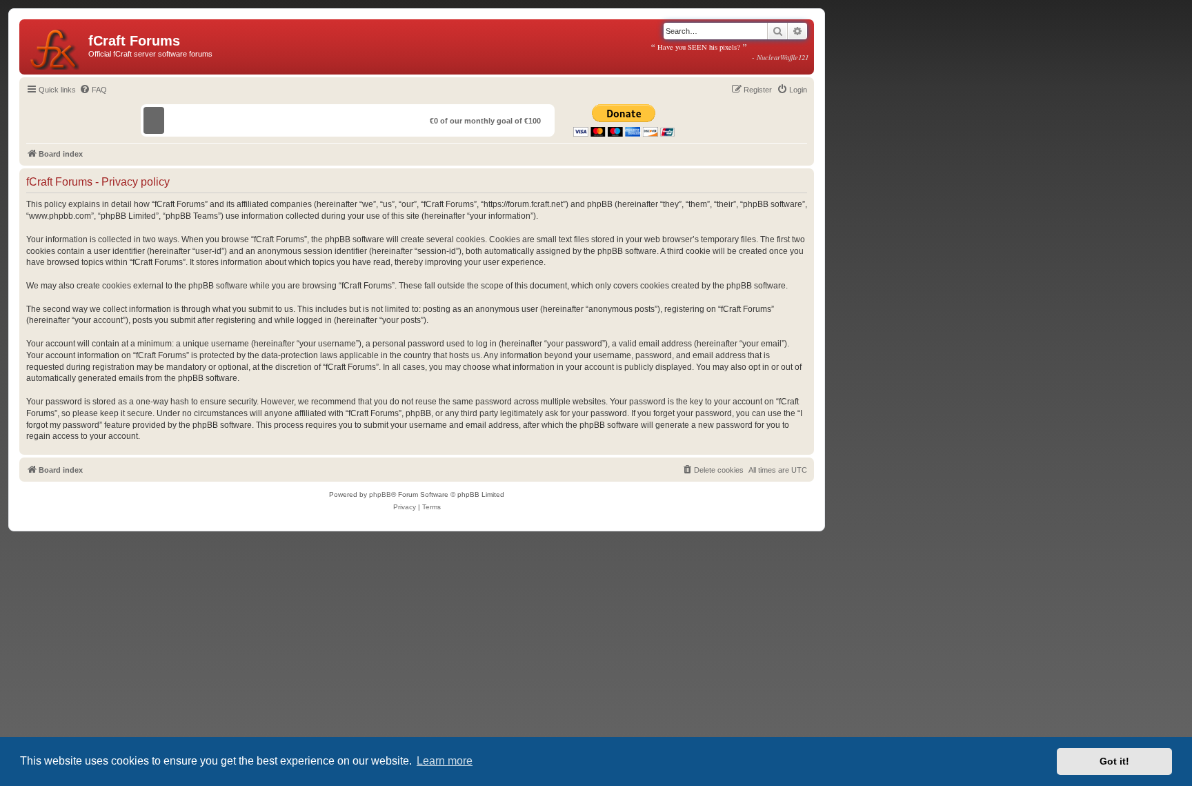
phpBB (380, 494)
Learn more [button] (445, 761)
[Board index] (55, 47)
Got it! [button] (1114, 761)
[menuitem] (93, 89)
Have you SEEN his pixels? (729, 51)
